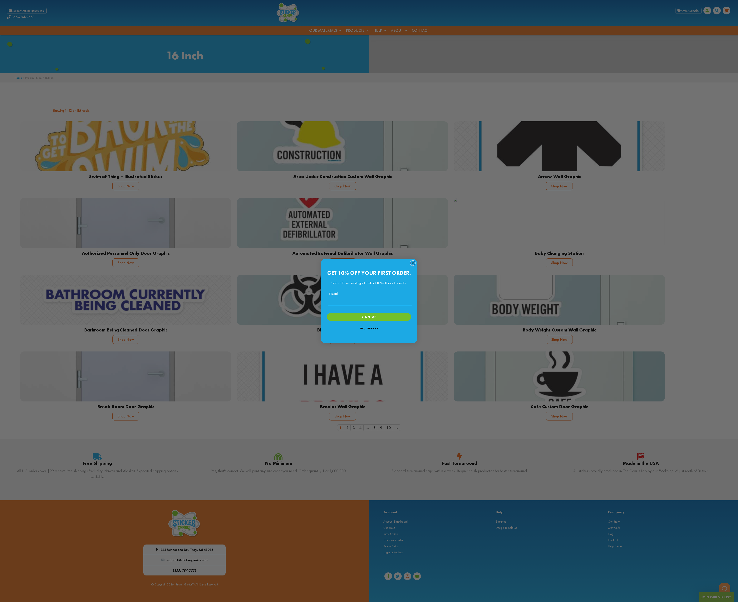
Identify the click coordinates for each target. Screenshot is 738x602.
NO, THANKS (369, 328)
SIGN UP (369, 317)
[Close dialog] (413, 263)
